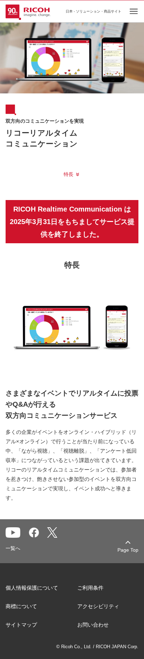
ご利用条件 (90, 588)
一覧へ (13, 548)
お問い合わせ (93, 625)
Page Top (127, 550)
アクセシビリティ (98, 606)
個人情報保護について (32, 588)
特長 (68, 174)
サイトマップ (21, 625)
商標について (21, 606)
